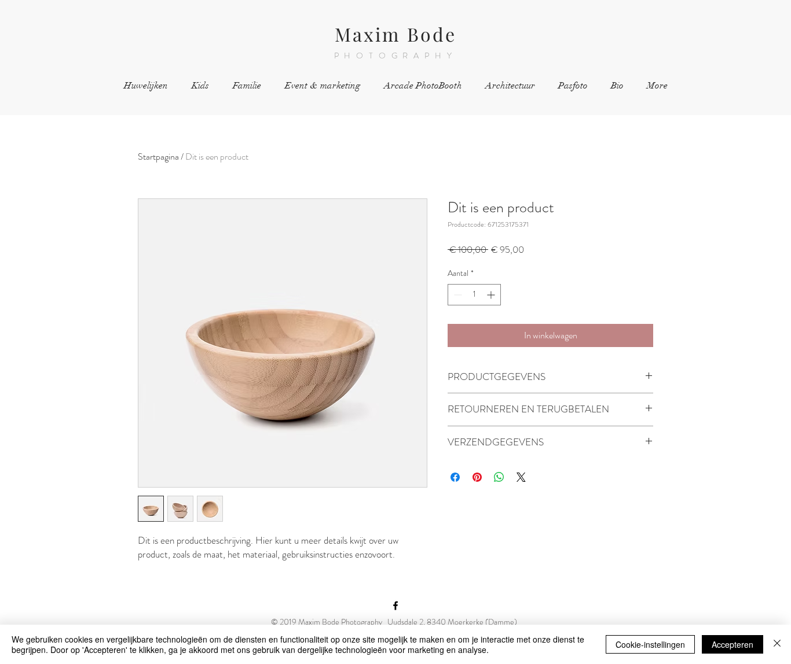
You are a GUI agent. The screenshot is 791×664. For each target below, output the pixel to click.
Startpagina (158, 156)
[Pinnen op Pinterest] (477, 477)
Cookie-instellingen (650, 644)
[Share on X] (521, 477)
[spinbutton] (474, 295)
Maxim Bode (396, 33)
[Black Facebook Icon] (395, 605)
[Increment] (492, 295)
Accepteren (732, 644)
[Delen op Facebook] (455, 477)
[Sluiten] (777, 644)
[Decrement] (456, 295)
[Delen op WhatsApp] (499, 477)
